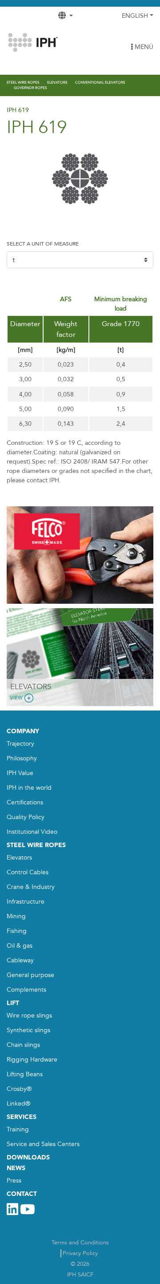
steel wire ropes (36, 845)
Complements (26, 989)
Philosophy (22, 758)
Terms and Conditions (80, 1243)
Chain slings (23, 1045)
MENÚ (143, 47)
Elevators (19, 857)
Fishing (17, 931)
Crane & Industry (31, 887)
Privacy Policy (80, 1253)
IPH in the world (29, 787)
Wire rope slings (29, 1015)
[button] (18, 555)
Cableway (20, 960)
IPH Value (20, 773)
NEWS (16, 1168)
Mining (16, 916)
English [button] (135, 16)
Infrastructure (25, 901)
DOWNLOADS (28, 1157)
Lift (13, 1003)
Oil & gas (19, 945)
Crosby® (19, 1089)
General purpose (30, 975)
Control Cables (27, 872)
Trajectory (20, 743)
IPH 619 (18, 110)
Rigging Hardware (32, 1059)
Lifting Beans (25, 1074)
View (16, 697)
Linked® (18, 1103)
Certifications (25, 802)
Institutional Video (32, 832)
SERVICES (21, 1117)
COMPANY (23, 731)
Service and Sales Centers (43, 1144)
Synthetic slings (28, 1030)
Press (14, 1180)
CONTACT (22, 1194)
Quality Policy (25, 817)
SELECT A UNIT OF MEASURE (43, 243)
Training (18, 1129)
